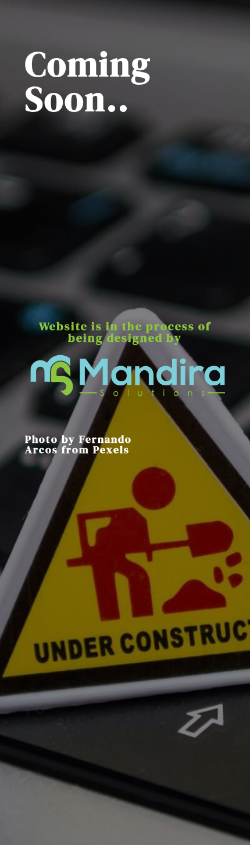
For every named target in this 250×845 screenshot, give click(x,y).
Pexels (111, 449)
